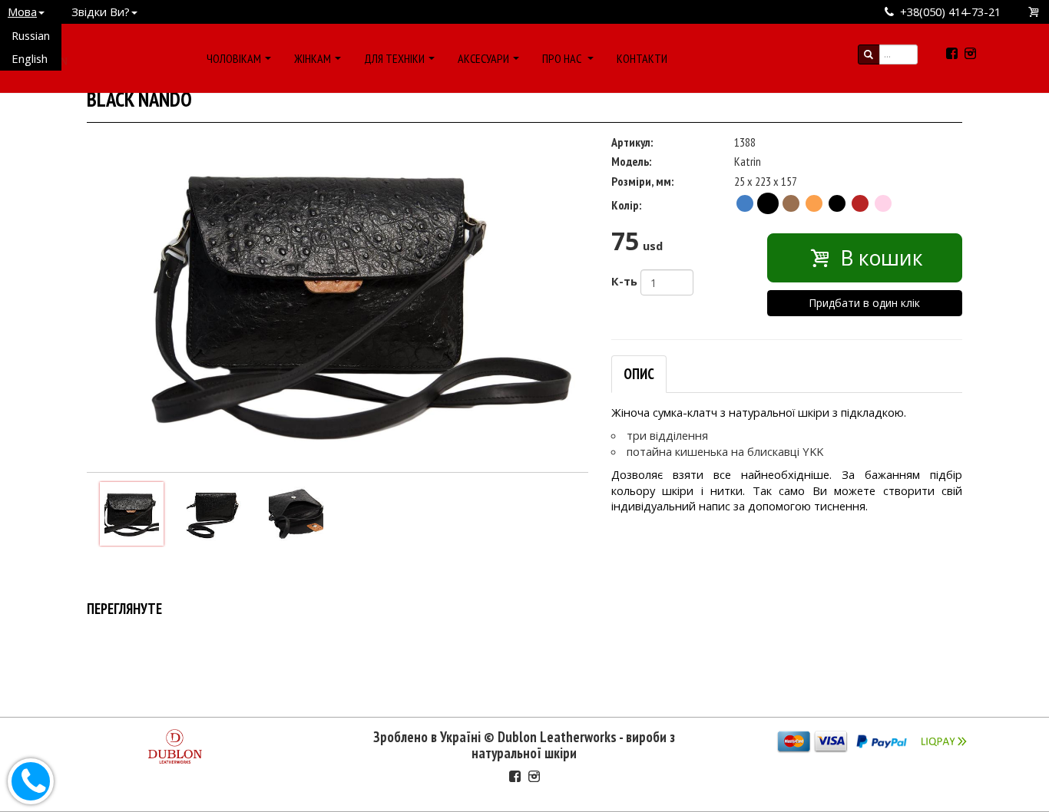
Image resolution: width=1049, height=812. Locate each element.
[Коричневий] (791, 203)
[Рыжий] (814, 203)
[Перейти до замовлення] (1034, 12)
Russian (31, 35)
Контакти (642, 58)
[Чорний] (768, 203)
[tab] (639, 374)
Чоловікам (234, 58)
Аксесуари (483, 58)
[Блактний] (745, 203)
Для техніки (394, 58)
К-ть (624, 281)
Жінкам (312, 58)
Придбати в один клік (864, 302)
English (30, 58)
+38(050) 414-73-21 (950, 11)
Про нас (563, 58)
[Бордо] (860, 203)
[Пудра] (883, 203)
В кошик (879, 258)
